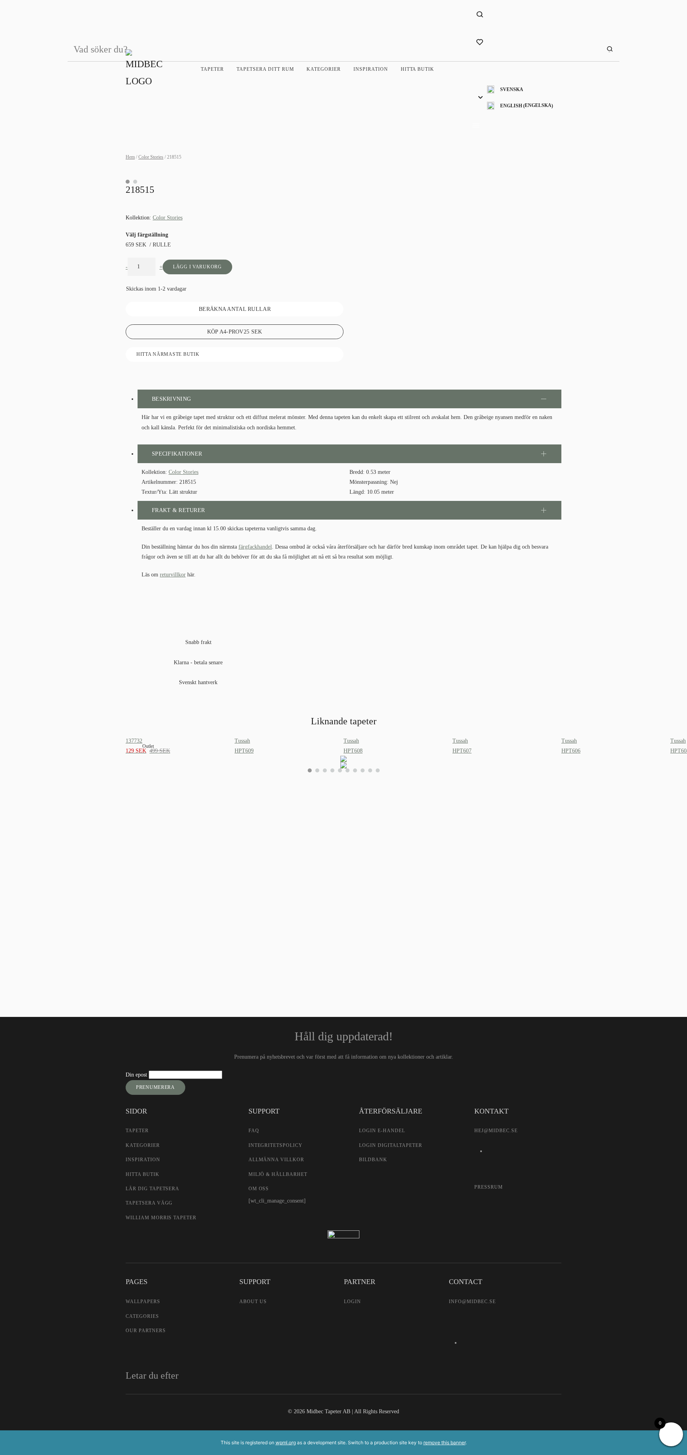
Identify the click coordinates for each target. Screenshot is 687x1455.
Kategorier (324, 69)
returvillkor (173, 575)
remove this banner (444, 1442)
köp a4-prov (234, 332)
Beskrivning (171, 399)
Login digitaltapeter (390, 1145)
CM (245, 877)
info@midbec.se (472, 1301)
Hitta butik (418, 69)
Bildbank (373, 1159)
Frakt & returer (178, 510)
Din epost (137, 1075)
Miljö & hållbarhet (277, 1174)
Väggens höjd (252, 853)
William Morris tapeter (161, 1217)
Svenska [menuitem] (511, 89)
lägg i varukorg (197, 267)
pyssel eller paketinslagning (278, 939)
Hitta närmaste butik (167, 354)
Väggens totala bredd (260, 835)
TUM (273, 877)
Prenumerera (155, 1087)
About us (253, 1301)
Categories (142, 1316)
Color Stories (150, 157)
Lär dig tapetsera (152, 1188)
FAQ (253, 1130)
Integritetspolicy (275, 1145)
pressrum (488, 1187)
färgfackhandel (255, 547)
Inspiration (370, 69)
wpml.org (286, 1442)
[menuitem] (520, 89)
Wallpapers (143, 1301)
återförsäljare (251, 922)
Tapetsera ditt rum (265, 69)
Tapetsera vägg (149, 1203)
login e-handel (382, 1130)
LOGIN (352, 1301)
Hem (130, 157)
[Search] (609, 50)
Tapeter (212, 69)
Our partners (146, 1330)
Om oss (258, 1188)
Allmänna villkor (276, 1159)
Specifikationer (177, 454)
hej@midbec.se (495, 1130)
